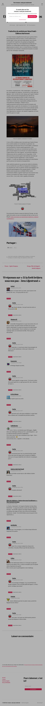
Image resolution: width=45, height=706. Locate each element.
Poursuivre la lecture (22, 19)
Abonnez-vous (32, 16)
